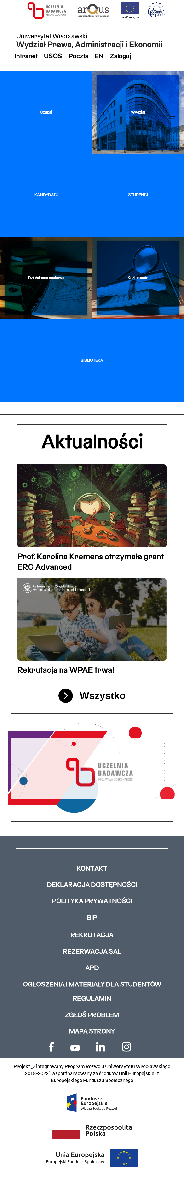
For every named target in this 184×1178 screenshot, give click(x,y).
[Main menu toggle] (172, 118)
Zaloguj (120, 56)
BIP (92, 918)
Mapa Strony (92, 1032)
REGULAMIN (92, 999)
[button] (46, 112)
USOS (53, 56)
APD (92, 968)
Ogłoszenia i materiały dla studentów (92, 985)
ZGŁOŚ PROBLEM (92, 1015)
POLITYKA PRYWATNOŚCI (92, 901)
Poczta (78, 56)
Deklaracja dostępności (92, 885)
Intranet (26, 56)
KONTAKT (92, 869)
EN (99, 56)
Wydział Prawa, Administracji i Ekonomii (89, 45)
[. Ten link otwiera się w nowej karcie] (51, 1046)
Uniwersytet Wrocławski (51, 37)
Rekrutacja (92, 935)
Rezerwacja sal (92, 952)
